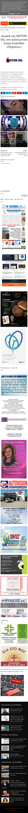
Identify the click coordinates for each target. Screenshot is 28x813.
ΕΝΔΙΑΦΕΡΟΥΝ (17, 32)
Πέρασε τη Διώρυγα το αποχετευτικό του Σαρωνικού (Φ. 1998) (16, 727)
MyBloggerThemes (14, 810)
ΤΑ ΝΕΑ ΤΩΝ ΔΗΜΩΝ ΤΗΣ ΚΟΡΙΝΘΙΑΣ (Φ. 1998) (18, 740)
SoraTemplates (13, 808)
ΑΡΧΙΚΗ (4, 23)
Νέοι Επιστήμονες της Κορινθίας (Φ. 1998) (12, 111)
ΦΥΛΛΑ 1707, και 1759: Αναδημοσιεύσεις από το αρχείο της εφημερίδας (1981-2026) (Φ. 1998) (17, 718)
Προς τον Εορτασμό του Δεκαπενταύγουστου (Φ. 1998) (17, 800)
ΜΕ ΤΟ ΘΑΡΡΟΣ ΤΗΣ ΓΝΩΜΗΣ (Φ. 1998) (16, 710)
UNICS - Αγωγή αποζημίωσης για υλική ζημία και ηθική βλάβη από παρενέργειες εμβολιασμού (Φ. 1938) (14, 784)
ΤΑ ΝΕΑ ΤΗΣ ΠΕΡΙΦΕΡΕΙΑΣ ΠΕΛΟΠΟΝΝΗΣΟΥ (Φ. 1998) (18, 747)
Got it (18, 13)
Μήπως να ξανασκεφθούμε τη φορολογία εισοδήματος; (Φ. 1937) (18, 792)
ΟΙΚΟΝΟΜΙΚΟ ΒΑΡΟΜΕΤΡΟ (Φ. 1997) (17, 755)
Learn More (11, 13)
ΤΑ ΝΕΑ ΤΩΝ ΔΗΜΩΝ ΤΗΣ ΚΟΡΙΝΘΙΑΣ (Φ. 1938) (18, 767)
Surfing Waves (25, 372)
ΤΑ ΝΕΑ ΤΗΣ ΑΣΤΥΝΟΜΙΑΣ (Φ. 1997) (13, 128)
